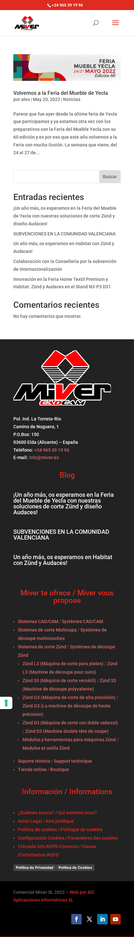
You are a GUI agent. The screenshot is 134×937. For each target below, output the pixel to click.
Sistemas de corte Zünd (42, 646)
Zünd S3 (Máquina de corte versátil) (59, 680)
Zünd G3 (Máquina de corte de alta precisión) (68, 697)
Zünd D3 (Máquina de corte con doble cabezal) (70, 722)
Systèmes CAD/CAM (82, 621)
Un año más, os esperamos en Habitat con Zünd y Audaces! (62, 560)
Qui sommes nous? (77, 812)
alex (25, 99)
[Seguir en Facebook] (76, 919)
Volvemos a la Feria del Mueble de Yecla (60, 93)
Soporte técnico (34, 761)
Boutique (59, 769)
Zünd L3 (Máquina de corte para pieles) (62, 663)
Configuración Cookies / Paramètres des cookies (68, 838)
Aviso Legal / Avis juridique (46, 821)
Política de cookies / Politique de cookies (60, 829)
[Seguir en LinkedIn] (102, 919)
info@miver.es (44, 457)
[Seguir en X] (89, 919)
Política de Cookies (75, 867)
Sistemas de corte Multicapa (47, 629)
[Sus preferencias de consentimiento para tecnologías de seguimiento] (6, 703)
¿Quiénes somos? (36, 812)
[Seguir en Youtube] (115, 919)
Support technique (73, 761)
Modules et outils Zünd (46, 748)
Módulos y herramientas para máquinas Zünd (69, 739)
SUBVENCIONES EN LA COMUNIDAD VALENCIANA (64, 233)
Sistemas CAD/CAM (38, 621)
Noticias (71, 99)
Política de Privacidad (34, 867)
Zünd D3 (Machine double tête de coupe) (67, 731)
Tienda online (32, 769)
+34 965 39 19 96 (51, 450)
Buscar (110, 176)
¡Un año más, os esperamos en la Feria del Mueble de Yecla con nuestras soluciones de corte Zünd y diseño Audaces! (64, 216)
